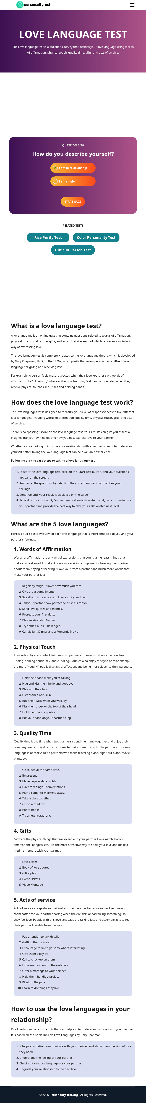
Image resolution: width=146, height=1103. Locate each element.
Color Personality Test (96, 237)
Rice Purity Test (48, 237)
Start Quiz (73, 202)
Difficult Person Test (73, 249)
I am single (67, 181)
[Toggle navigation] (132, 5)
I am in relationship (73, 168)
